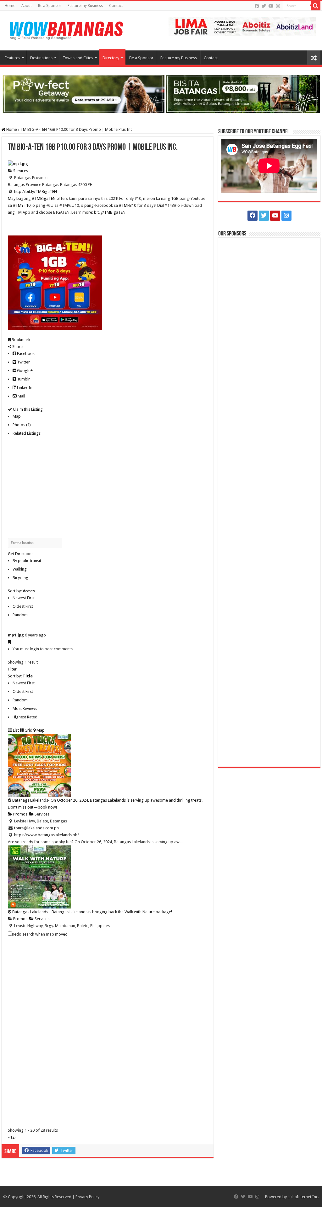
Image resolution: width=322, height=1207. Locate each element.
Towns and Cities (78, 57)
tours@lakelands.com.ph (36, 828)
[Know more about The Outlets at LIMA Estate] (242, 26)
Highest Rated (25, 717)
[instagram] (277, 6)
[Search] (315, 5)
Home (10, 5)
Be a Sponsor (49, 5)
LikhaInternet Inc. (303, 1196)
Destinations (41, 57)
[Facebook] (257, 6)
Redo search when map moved (40, 934)
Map (17, 416)
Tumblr (23, 379)
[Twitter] (264, 6)
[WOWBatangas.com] (66, 29)
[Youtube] (271, 6)
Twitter (23, 362)
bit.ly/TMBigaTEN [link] (109, 212)
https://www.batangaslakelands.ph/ (46, 835)
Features (12, 57)
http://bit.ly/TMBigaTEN (35, 191)
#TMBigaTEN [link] (44, 198)
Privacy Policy (87, 1196)
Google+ (24, 370)
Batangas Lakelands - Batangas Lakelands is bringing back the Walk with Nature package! (92, 911)
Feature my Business (85, 5)
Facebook (25, 353)
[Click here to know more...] (161, 93)
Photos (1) (22, 424)
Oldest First (23, 606)
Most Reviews (25, 708)
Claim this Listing (27, 409)
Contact (116, 5)
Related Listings (27, 433)
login (34, 649)
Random (20, 614)
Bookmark (20, 339)
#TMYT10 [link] (22, 205)
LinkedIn (24, 387)
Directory (111, 57)
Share (17, 346)
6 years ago (35, 635)
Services (20, 170)
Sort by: (21, 591)
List (15, 730)
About (26, 5)
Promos (19, 814)
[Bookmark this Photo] (9, 642)
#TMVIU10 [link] (69, 205)
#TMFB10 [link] (127, 205)
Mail (21, 396)
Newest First (24, 597)
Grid (28, 730)
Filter (12, 669)
